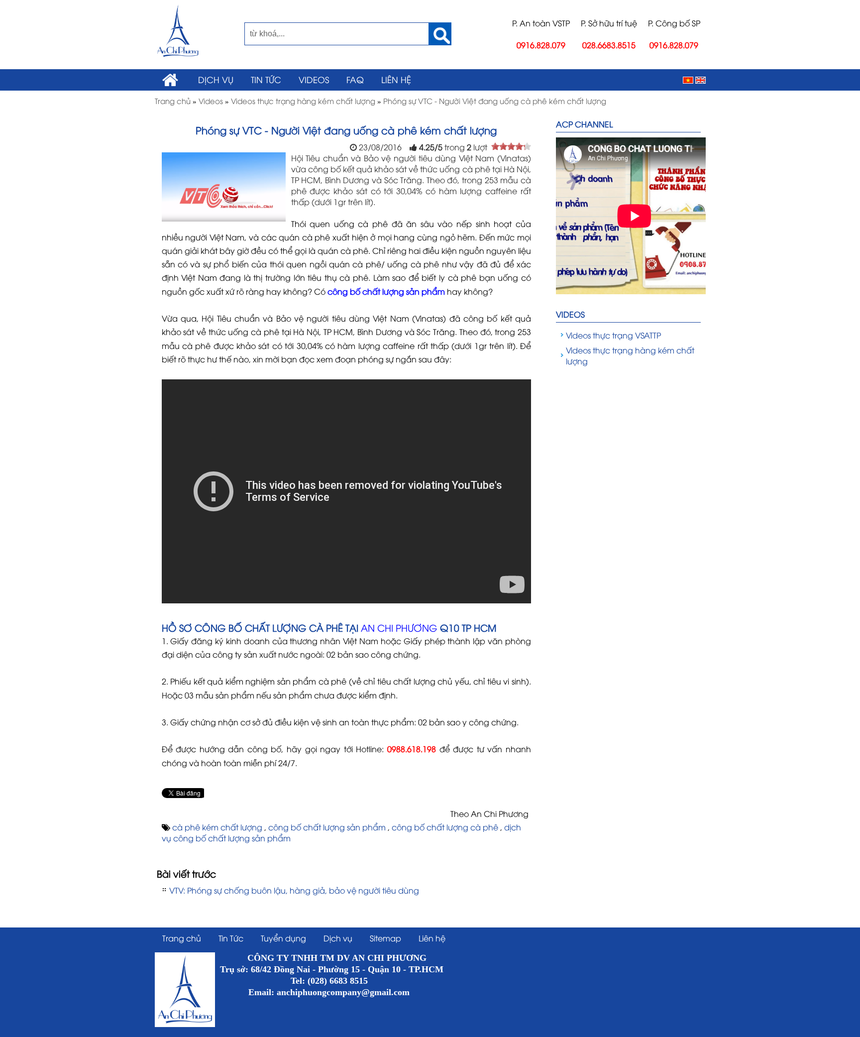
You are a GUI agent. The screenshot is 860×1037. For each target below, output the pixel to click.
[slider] (511, 146)
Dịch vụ (215, 79)
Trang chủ (181, 937)
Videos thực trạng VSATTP (613, 335)
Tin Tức (266, 79)
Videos (314, 79)
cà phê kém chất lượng (218, 826)
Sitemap (385, 937)
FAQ (355, 79)
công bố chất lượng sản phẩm (328, 826)
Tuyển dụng (283, 937)
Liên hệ (396, 79)
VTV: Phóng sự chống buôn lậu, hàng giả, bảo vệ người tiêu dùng (294, 890)
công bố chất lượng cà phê (446, 826)
